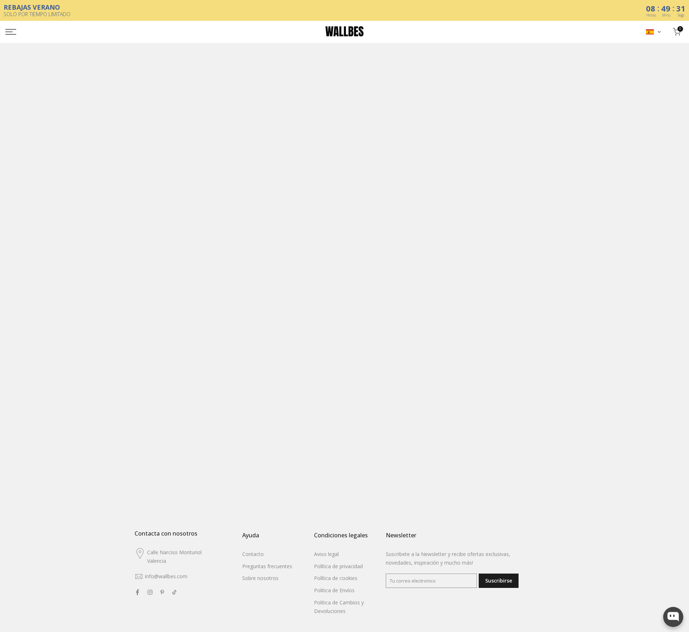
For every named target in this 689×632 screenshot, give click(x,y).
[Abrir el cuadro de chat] (673, 617)
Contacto (253, 554)
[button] (653, 32)
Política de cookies (335, 578)
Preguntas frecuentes (267, 566)
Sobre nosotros (260, 578)
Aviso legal (326, 554)
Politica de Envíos (334, 590)
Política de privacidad (338, 566)
